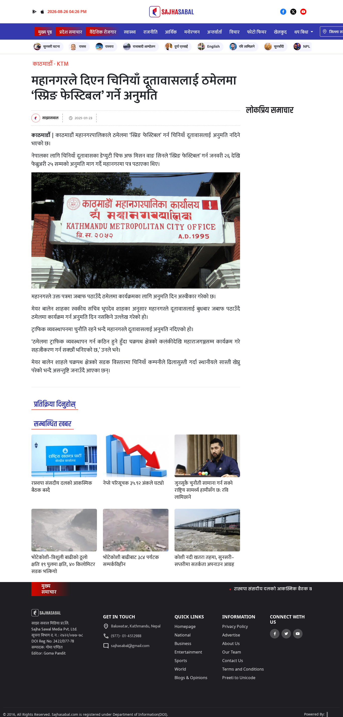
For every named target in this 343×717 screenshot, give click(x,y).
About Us (231, 643)
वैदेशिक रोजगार (103, 32)
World (180, 669)
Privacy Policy (235, 626)
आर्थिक (171, 32)
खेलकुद (280, 32)
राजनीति (150, 32)
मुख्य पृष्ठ (45, 32)
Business (183, 643)
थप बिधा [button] (301, 32)
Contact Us (232, 660)
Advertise (231, 635)
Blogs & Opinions (191, 677)
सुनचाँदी (279, 46)
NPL (306, 46)
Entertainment (188, 652)
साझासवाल (50, 118)
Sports (181, 660)
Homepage (185, 626)
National (183, 635)
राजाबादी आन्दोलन (144, 46)
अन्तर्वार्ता (214, 32)
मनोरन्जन (192, 32)
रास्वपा (109, 46)
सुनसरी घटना (51, 46)
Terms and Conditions (243, 669)
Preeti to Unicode (238, 677)
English (213, 46)
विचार (235, 32)
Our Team (231, 652)
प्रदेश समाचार (71, 32)
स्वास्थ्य (130, 32)
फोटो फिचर (256, 32)
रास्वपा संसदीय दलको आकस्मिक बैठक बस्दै (257, 589)
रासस (82, 46)
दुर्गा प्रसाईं (181, 46)
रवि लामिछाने (247, 46)
